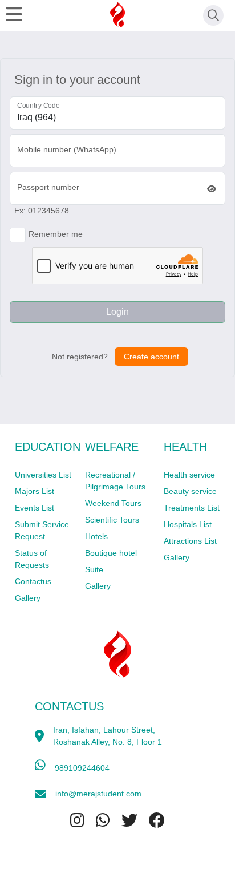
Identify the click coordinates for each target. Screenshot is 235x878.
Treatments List (192, 507)
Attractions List (190, 540)
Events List (34, 507)
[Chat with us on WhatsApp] (103, 821)
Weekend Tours (113, 503)
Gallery (27, 597)
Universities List (43, 474)
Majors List (34, 491)
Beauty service (190, 491)
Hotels (96, 536)
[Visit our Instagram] (77, 821)
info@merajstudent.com (98, 793)
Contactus (33, 581)
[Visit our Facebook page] (157, 821)
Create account (151, 356)
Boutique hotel (111, 552)
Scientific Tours (112, 519)
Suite (94, 569)
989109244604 (82, 767)
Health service (189, 474)
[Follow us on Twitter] (129, 821)
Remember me (56, 233)
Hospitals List (188, 524)
